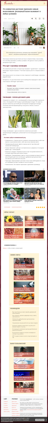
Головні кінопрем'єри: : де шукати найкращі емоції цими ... (23, 266)
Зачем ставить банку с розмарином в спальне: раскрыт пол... (33, 223)
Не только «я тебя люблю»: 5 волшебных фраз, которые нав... (22, 390)
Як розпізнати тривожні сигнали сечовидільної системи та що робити (23, 333)
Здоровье (14, 405)
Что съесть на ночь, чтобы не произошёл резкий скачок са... (22, 366)
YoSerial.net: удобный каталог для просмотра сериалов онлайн (23, 319)
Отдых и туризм (16, 413)
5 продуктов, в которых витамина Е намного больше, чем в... (13, 224)
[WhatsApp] (39, 18)
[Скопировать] (43, 18)
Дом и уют (14, 401)
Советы (5, 403)
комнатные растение (16, 207)
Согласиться (40, 419)
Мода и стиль (15, 411)
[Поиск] (37, 3)
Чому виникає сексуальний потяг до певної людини (25, 323)
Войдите (5, 248)
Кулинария (14, 409)
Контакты (6, 409)
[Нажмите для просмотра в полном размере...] (24, 119)
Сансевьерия (7, 207)
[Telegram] (32, 18)
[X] (35, 18)
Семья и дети (15, 403)
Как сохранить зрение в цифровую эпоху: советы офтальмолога (24, 316)
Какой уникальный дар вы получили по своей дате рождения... (32, 235)
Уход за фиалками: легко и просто (16, 92)
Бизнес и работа (16, 415)
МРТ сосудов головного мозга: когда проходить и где (24, 336)
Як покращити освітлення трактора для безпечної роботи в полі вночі (24, 329)
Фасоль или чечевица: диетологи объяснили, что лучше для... (13, 236)
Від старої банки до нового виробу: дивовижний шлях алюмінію (24, 312)
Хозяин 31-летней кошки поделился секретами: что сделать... (23, 278)
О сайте (6, 405)
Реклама (6, 407)
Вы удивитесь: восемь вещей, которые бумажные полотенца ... (22, 289)
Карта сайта (7, 411)
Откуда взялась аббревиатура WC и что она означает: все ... (23, 378)
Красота (14, 407)
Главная (6, 401)
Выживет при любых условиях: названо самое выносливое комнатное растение (23, 89)
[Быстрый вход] (40, 3)
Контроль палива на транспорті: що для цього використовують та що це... (23, 326)
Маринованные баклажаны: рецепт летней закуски (23, 301)
